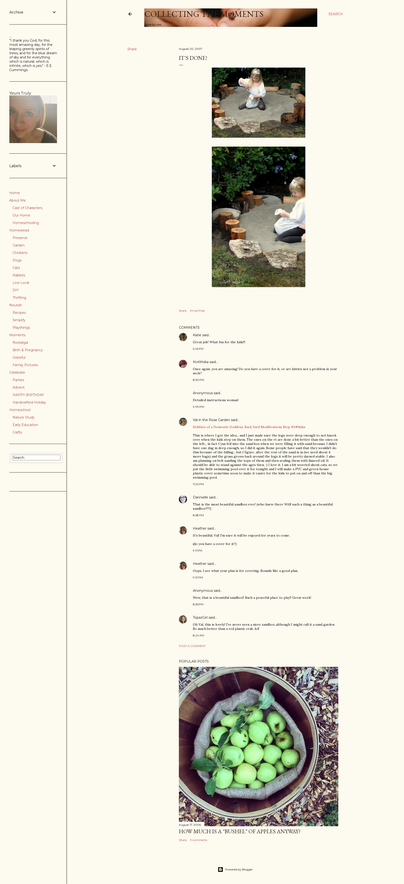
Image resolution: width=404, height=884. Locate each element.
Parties (18, 380)
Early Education (25, 425)
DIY (16, 290)
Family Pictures (25, 365)
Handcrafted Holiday (29, 402)
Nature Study (24, 417)
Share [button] (132, 49)
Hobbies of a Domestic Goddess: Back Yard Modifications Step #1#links (249, 427)
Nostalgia (20, 342)
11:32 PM (198, 484)
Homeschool (19, 410)
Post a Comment (192, 646)
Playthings (21, 327)
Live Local (21, 283)
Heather (199, 528)
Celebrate (17, 372)
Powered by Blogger (239, 869)
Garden (19, 245)
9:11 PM (197, 550)
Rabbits (19, 275)
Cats (16, 268)
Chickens (20, 253)
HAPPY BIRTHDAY (28, 395)
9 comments (198, 840)
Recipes (19, 312)
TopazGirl (200, 617)
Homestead (19, 230)
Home (14, 193)
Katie (197, 335)
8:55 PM (198, 604)
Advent (19, 387)
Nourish (15, 305)
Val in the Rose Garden (211, 420)
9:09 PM (198, 406)
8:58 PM (198, 515)
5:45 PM (198, 348)
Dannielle (200, 497)
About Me (17, 200)
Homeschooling (26, 223)
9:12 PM (198, 577)
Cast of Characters (27, 208)
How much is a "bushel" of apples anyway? (240, 831)
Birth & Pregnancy (28, 350)
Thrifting (19, 298)
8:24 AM (198, 635)
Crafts (17, 432)
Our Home (21, 215)
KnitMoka (201, 362)
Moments (17, 335)
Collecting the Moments (203, 13)
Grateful (19, 357)
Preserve (20, 238)
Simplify (19, 320)
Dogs (17, 260)
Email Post (197, 310)
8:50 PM (198, 380)
